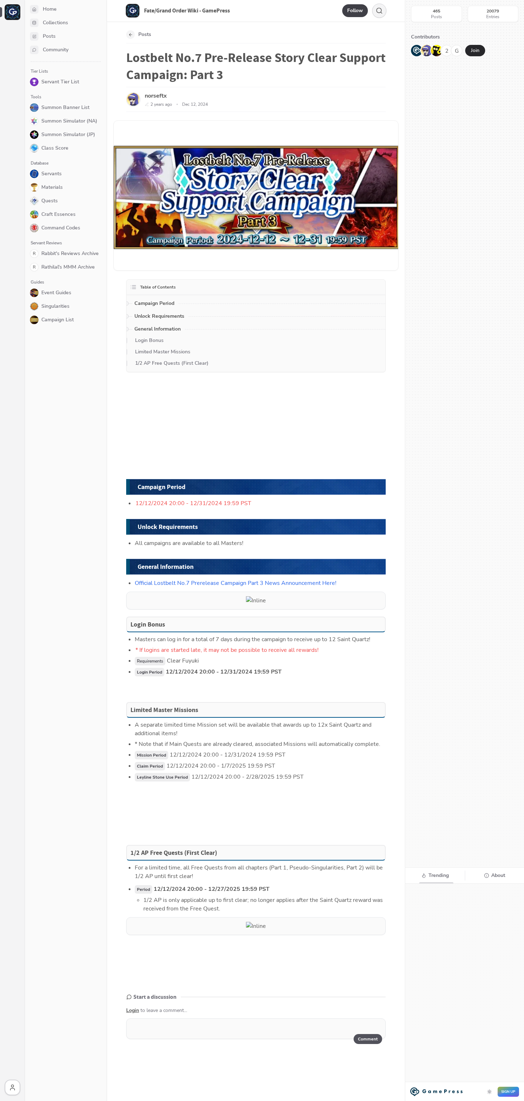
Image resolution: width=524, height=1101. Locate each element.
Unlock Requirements (159, 316)
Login (132, 1010)
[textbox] (256, 1028)
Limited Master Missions (162, 351)
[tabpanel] (464, 992)
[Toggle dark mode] (489, 1091)
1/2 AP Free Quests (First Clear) (172, 363)
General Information (157, 329)
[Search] (379, 11)
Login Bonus (149, 340)
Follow (355, 10)
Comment (368, 1039)
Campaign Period (154, 303)
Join (475, 50)
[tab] (435, 876)
